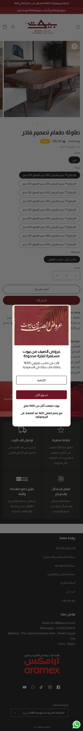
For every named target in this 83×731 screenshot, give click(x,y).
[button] (41, 380)
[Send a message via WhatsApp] (76, 724)
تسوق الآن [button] (41, 394)
